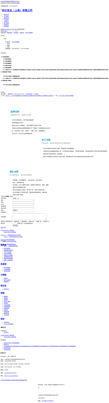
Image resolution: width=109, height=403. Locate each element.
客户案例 (6, 23)
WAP (18, 1)
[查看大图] (2, 35)
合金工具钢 (7, 301)
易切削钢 (6, 308)
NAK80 (7, 29)
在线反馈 (13, 380)
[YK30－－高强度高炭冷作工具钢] (10, 235)
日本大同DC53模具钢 (10, 232)
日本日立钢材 (7, 252)
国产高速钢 (7, 267)
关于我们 (6, 16)
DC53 (16, 29)
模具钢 (2, 29)
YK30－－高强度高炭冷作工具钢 (13, 236)
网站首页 (6, 14)
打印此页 (29, 94)
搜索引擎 (16, 221)
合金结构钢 (7, 305)
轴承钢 (6, 300)
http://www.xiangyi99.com (11, 375)
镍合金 (3, 285)
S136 (13, 29)
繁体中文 (13, 1)
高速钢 (3, 264)
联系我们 (6, 26)
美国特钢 (6, 311)
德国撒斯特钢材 (8, 257)
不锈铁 (6, 278)
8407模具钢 (7, 349)
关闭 (36, 94)
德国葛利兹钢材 (8, 250)
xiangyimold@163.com (10, 372)
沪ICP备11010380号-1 (48, 400)
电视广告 (38, 221)
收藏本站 (8, 1)
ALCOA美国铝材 (8, 324)
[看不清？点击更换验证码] (25, 223)
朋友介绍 (31, 221)
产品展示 (6, 19)
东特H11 (6, 332)
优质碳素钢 (7, 306)
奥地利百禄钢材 (8, 258)
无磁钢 (6, 298)
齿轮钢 (6, 310)
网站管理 (24, 380)
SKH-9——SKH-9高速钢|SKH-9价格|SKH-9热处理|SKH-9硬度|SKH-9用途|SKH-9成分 (29, 95)
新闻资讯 (6, 18)
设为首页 (3, 1)
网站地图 (19, 380)
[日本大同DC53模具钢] (7, 230)
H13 (10, 29)
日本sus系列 (7, 280)
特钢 (2, 293)
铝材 (2, 319)
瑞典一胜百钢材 (8, 260)
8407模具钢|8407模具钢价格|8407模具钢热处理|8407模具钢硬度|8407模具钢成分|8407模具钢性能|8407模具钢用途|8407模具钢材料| (40, 346)
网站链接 (24, 221)
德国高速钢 (7, 271)
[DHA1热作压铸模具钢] (7, 239)
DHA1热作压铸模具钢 (10, 241)
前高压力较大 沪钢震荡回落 (11, 343)
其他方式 (46, 221)
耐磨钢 (6, 296)
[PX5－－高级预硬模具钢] (8, 244)
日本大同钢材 (29, 32)
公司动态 (3, 380)
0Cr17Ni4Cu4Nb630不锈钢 (66, 95)
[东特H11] (4, 330)
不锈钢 (3, 275)
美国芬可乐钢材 (8, 255)
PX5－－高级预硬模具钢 (11, 246)
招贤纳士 (6, 24)
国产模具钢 (7, 248)
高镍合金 (6, 289)
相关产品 (3, 227)
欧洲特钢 (6, 313)
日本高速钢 (7, 269)
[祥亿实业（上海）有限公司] (17, 10)
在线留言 (8, 380)
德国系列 (6, 281)
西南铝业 (6, 322)
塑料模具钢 (7, 348)
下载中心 (6, 21)
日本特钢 (6, 315)
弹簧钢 (6, 303)
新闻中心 (6, 344)
